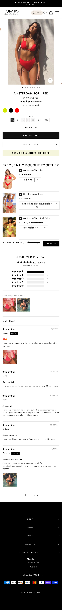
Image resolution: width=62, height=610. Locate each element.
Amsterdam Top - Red (33, 170)
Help (30, 536)
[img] (9, 329)
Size (29, 126)
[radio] (5, 111)
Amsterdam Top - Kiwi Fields (36, 218)
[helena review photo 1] (10, 357)
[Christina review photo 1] (10, 480)
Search (39, 12)
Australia (33, 566)
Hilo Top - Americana (33, 194)
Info (30, 527)
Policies (30, 544)
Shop (30, 519)
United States (33, 561)
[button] (26, 101)
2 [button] (30, 495)
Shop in (31, 559)
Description (30, 144)
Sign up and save (30, 553)
